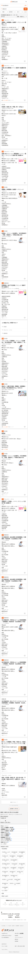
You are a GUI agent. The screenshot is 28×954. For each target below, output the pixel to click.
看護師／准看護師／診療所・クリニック (13, 189)
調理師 (3, 433)
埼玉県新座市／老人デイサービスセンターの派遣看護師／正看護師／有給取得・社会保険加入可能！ (14, 703)
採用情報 (16, 941)
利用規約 (16, 935)
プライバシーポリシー (19, 937)
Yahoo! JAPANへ (5, 949)
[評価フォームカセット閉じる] (26, 900)
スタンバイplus (4, 946)
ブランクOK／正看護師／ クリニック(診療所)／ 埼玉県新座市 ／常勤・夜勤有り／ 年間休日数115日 (14, 342)
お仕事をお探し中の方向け (6, 935)
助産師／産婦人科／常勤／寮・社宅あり (13, 107)
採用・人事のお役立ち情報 (20, 946)
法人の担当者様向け (5, 937)
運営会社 (16, 939)
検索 (26, 8)
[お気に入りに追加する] (24, 61)
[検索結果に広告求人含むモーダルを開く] (4, 16)
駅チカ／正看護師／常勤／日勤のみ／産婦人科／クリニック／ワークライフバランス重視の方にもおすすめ (14, 743)
